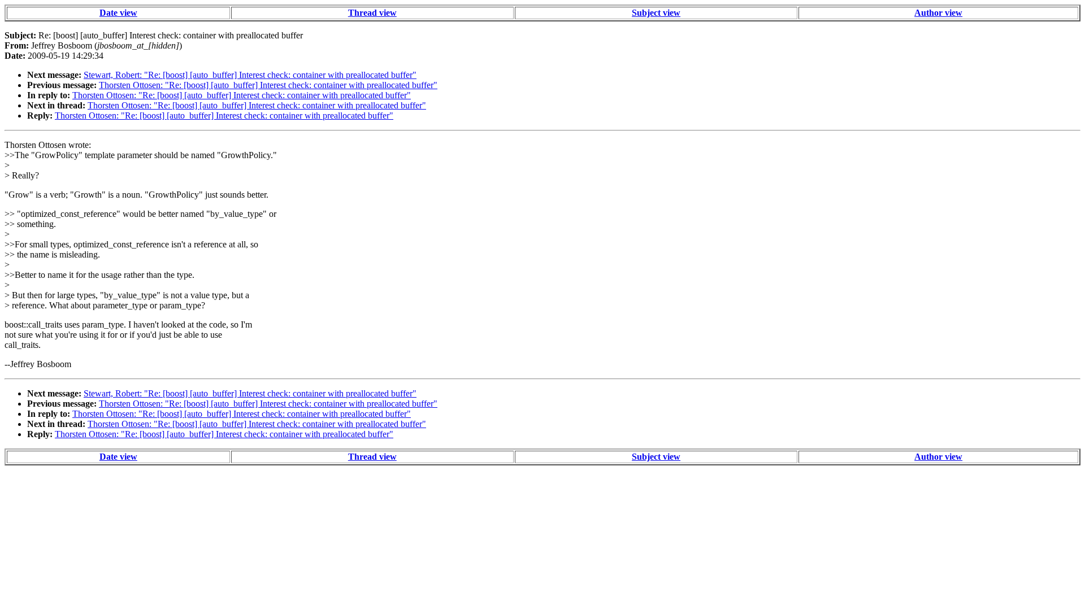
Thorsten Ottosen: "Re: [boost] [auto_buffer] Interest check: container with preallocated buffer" (268, 85)
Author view (938, 13)
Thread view (372, 13)
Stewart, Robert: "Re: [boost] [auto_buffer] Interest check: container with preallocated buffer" (250, 75)
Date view (118, 13)
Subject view (656, 13)
